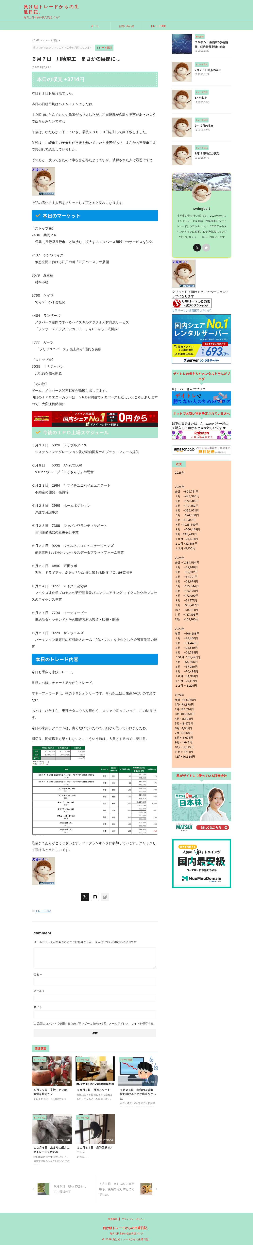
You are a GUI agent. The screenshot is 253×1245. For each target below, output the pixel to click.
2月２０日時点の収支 (209, 70)
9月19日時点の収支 (208, 153)
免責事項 (112, 1219)
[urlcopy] (105, 897)
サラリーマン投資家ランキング (191, 310)
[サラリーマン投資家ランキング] (191, 306)
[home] (206, 247)
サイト (38, 1007)
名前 (38, 974)
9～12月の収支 (205, 125)
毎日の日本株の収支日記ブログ (126, 1233)
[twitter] (85, 897)
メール (39, 990)
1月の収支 (202, 97)
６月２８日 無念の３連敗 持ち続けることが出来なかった (138, 1094)
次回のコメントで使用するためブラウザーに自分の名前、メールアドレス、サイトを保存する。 (96, 1023)
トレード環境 (158, 26)
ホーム (95, 26)
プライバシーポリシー (133, 1219)
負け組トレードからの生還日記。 (126, 1228)
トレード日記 (43, 910)
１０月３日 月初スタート (93, 1089)
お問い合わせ (126, 26)
